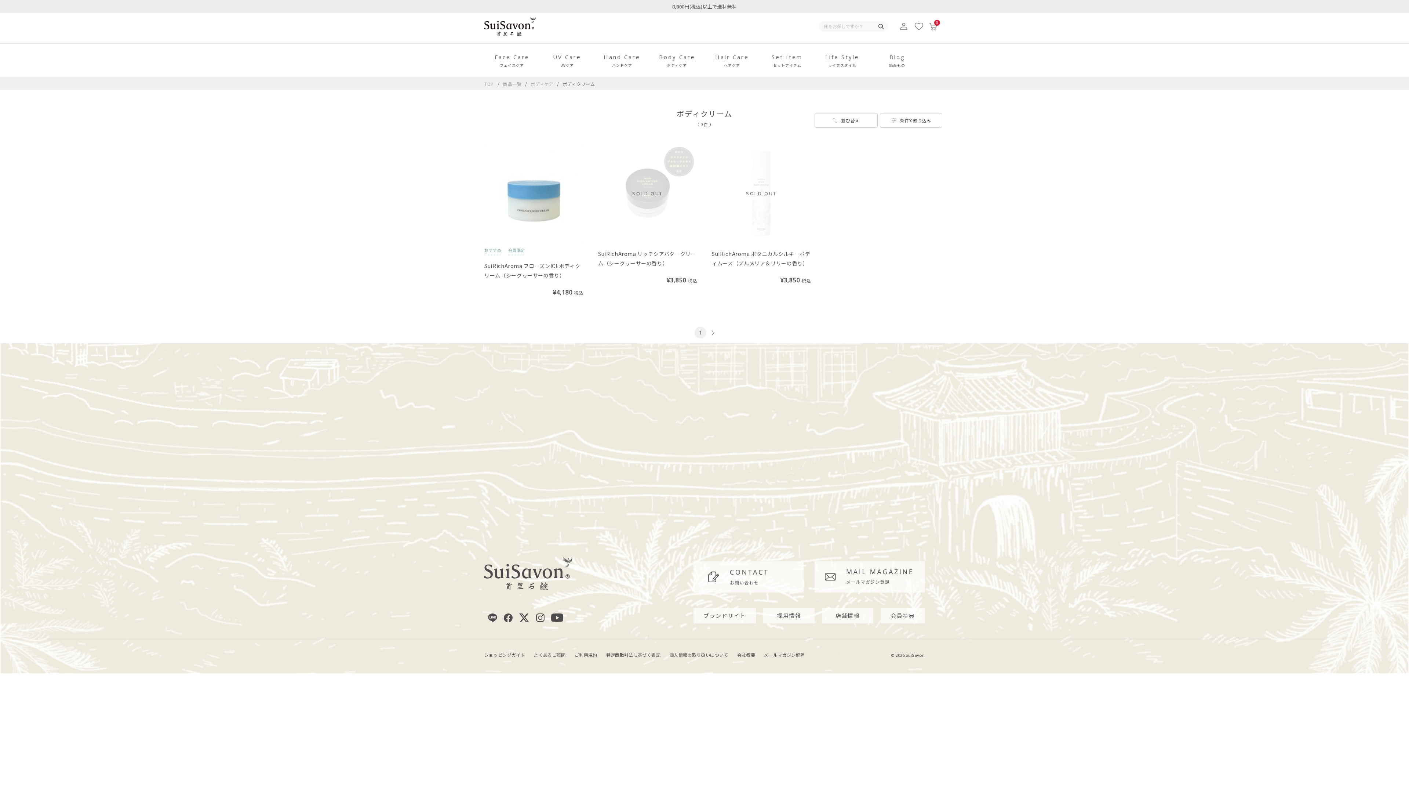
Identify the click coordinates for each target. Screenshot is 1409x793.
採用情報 (789, 615)
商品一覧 (512, 84)
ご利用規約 (586, 655)
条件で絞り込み (915, 120)
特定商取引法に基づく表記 (633, 655)
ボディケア (543, 84)
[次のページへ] (712, 332)
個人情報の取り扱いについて (698, 655)
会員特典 (903, 615)
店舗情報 (847, 615)
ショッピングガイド (504, 655)
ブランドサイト (724, 615)
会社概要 (746, 655)
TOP (489, 84)
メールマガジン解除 (784, 655)
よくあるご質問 (550, 655)
